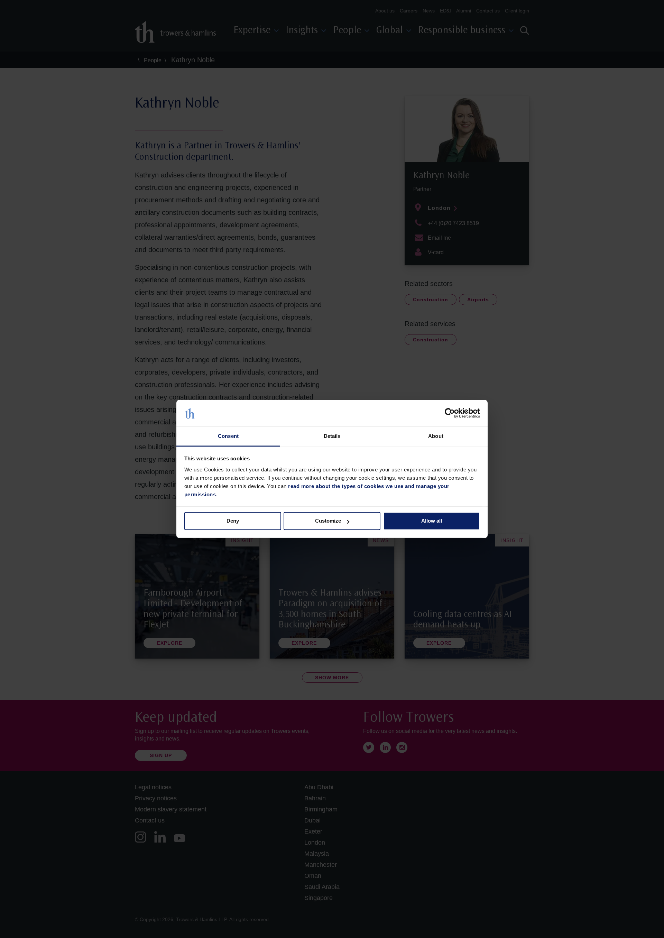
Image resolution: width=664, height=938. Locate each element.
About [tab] (435, 436)
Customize (328, 521)
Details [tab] (332, 436)
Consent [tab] (228, 436)
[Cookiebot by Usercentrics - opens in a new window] (449, 413)
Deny (233, 521)
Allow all (431, 521)
